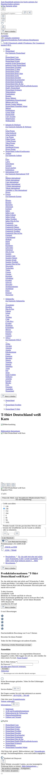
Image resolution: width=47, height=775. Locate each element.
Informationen (6, 705)
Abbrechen (5, 671)
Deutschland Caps (12, 725)
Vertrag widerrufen (7, 701)
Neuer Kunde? (22, 658)
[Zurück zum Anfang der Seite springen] (3, 761)
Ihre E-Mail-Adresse (9, 662)
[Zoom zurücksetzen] (8, 485)
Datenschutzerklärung (13, 715)
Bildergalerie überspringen (10, 431)
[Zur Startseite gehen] (9, 6)
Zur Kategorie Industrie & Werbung (18, 127)
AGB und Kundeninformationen (17, 711)
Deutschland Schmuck (13, 743)
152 (7, 511)
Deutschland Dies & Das (14, 739)
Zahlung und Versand (13, 717)
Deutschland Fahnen (12, 727)
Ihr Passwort (6, 664)
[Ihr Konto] (3, 27)
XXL (7, 522)
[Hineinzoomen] (13, 485)
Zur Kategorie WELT (13, 340)
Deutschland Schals (12, 729)
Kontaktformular (19, 699)
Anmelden (4, 36)
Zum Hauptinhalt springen (10, 2)
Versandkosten (39, 751)
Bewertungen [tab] (10, 563)
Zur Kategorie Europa (13, 196)
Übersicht (4, 40)
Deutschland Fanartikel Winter (16, 747)
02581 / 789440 (10, 550)
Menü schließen (10, 31)
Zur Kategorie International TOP (17, 174)
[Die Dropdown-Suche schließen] (29, 13)
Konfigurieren (25, 768)
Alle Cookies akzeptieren (10, 771)
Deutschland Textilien (13, 731)
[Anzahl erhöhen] (17, 533)
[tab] (23, 559)
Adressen (25, 40)
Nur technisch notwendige (10, 768)
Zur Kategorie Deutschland (15, 53)
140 (7, 509)
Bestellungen (34, 40)
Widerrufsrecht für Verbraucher (16, 713)
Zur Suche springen (27, 2)
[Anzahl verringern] (5, 533)
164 (7, 513)
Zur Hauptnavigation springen (19, 3)
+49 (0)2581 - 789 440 (21, 695)
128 (7, 506)
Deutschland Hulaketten (14, 737)
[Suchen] (24, 13)
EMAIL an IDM (10, 547)
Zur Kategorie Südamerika (15, 301)
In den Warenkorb (7, 538)
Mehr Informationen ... (30, 766)
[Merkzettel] (2, 24)
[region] (23, 460)
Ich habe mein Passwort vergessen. (13, 666)
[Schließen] (2, 482)
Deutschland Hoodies (13, 733)
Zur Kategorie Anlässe (13, 155)
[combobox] (11, 13)
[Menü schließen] (6, 55)
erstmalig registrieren (12, 38)
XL (7, 520)
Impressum (9, 709)
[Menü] (3, 9)
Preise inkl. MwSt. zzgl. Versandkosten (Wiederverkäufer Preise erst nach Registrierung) (23, 498)
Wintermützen (10, 745)
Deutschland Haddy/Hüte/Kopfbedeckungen (21, 741)
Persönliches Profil (15, 40)
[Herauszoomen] (3, 485)
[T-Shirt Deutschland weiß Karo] (13, 433)
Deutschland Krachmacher (15, 735)
